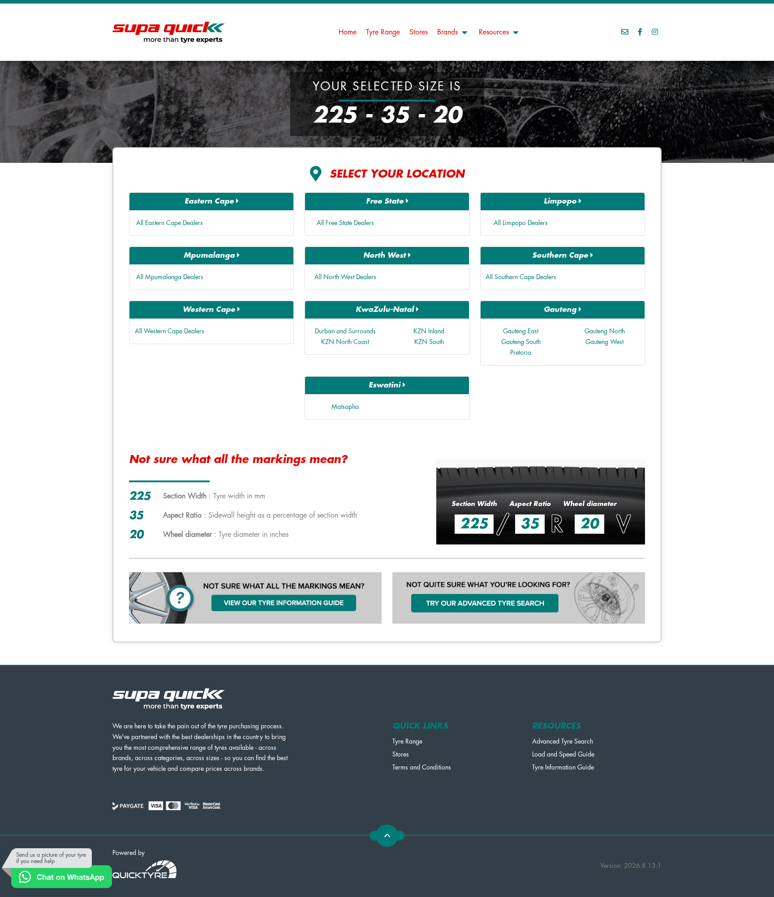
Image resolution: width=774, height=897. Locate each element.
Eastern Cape (210, 201)
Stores (418, 32)
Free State (386, 201)
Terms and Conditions (421, 767)
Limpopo (561, 201)
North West (385, 255)
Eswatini (386, 385)
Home (348, 32)
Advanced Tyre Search (562, 741)
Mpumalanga (210, 255)
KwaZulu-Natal (386, 309)
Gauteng (561, 309)
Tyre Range (383, 32)
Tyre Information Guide (563, 767)
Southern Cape (561, 255)
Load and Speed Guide (563, 754)
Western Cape (210, 309)
